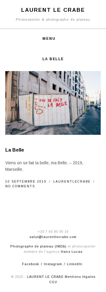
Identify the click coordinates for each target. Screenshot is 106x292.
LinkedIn (74, 264)
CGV (53, 282)
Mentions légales (80, 276)
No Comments (20, 186)
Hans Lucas (71, 251)
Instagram (53, 264)
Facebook (30, 264)
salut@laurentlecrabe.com (53, 237)
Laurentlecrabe (72, 181)
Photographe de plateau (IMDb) (38, 246)
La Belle (14, 149)
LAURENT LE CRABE (45, 276)
